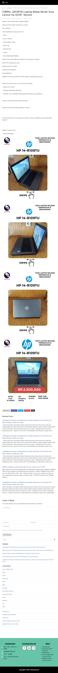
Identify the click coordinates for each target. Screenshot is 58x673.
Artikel (3, 572)
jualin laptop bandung (7, 591)
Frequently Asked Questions (9, 614)
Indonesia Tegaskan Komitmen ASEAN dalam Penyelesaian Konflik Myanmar (21, 553)
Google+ (28, 410)
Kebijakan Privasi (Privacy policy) (10, 624)
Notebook (18, 18)
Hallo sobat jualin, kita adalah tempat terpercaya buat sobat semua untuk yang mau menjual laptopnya (27, 550)
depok (3, 581)
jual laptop (9, 8)
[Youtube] (29, 648)
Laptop (12, 18)
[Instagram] (33, 648)
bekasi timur (5, 578)
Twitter (21, 410)
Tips (3, 603)
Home (3, 8)
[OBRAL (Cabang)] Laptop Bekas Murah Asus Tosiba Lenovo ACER (23, 467)
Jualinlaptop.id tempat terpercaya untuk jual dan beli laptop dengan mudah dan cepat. (23, 547)
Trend (3, 606)
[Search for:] (29, 539)
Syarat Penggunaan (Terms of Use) (11, 620)
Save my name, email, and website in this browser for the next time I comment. (23, 530)
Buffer (33, 410)
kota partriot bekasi (7, 594)
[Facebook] (24, 648)
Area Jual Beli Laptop (7, 569)
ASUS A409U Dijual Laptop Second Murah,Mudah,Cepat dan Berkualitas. (20, 556)
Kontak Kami (5, 617)
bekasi (4, 575)
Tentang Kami (5, 611)
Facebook (14, 410)
